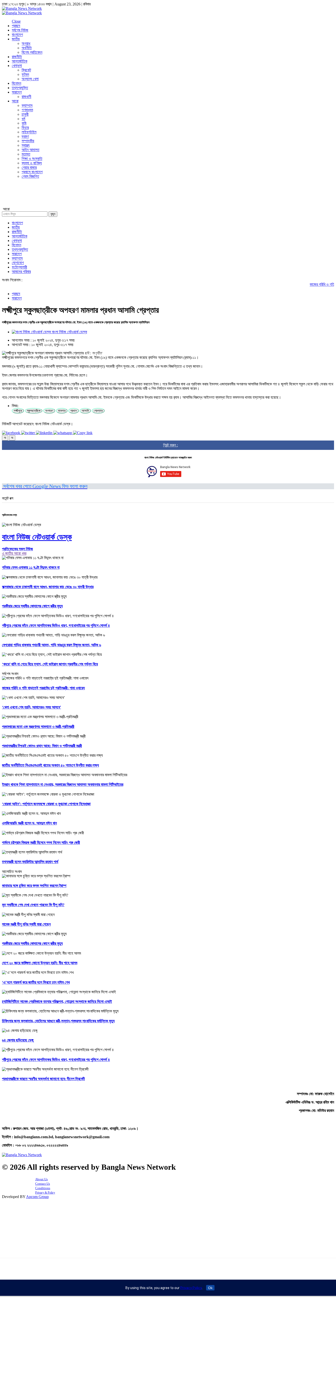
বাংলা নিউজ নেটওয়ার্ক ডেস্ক (69, 332)
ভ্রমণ (25, 136)
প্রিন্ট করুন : (170, 445)
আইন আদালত (30, 150)
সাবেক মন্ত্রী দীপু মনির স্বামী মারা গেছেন (26, 924)
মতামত (26, 154)
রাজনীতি (17, 57)
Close (16, 21)
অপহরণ (49, 410)
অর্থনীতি (27, 48)
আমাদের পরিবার (21, 271)
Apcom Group (37, 1197)
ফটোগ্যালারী (19, 267)
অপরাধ (26, 43)
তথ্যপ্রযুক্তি (20, 88)
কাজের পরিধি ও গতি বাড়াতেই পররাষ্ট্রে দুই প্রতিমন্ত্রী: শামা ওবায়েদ (43, 688)
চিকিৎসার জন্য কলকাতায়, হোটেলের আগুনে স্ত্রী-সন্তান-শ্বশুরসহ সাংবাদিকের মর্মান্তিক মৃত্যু (58, 1021)
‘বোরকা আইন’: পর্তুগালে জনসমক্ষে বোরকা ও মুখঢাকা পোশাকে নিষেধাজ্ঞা (46, 804)
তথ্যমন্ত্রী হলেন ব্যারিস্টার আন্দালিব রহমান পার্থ (30, 862)
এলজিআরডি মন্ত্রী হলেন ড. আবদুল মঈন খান (29, 823)
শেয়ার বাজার (29, 167)
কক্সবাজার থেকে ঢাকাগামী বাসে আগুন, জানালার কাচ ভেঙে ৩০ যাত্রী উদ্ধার (47, 587)
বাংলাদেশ (17, 34)
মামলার (61, 410)
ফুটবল (25, 74)
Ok (210, 1288)
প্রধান (73, 410)
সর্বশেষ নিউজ (20, 30)
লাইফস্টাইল (29, 132)
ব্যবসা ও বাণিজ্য (32, 163)
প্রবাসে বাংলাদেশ (32, 172)
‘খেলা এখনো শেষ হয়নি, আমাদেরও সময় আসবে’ (31, 707)
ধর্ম (23, 119)
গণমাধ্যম (27, 110)
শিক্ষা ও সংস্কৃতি (32, 159)
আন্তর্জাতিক (19, 61)
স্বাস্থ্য (26, 145)
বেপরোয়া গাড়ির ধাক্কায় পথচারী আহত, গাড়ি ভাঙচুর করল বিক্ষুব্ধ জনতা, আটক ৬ (51, 645)
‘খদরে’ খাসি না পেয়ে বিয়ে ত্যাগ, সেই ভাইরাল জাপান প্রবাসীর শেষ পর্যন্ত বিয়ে (50, 664)
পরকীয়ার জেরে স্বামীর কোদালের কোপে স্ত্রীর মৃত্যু (32, 606)
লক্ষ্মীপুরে (18, 410)
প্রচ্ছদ (16, 26)
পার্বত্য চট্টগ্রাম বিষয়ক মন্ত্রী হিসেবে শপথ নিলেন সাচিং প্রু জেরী (41, 842)
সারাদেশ (17, 92)
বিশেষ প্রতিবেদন (32, 52)
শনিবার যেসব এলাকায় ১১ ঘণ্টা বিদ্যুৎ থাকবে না (31, 567)
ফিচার (25, 128)
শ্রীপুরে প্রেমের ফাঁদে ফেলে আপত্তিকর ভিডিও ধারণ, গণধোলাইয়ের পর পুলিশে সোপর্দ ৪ (56, 625)
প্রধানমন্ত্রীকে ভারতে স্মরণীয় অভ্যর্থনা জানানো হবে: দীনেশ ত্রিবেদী (43, 1079)
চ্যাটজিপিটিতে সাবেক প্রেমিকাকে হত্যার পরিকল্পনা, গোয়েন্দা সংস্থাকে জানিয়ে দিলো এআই (57, 1001)
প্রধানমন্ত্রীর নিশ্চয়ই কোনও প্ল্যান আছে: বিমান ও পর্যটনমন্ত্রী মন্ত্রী (42, 746)
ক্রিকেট (26, 70)
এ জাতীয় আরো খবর (14, 553)
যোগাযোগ (18, 263)
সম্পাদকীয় (28, 141)
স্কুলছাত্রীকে (33, 410)
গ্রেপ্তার (98, 410)
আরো (15, 101)
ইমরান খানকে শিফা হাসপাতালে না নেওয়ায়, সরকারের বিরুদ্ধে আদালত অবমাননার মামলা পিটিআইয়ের (62, 784)
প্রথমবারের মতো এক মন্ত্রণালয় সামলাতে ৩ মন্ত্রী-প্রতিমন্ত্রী (38, 727)
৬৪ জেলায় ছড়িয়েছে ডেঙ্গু (17, 1040)
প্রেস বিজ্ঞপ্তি (30, 176)
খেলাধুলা (17, 65)
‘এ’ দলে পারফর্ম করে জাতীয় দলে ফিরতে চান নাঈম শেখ (36, 982)
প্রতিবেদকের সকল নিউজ (17, 549)
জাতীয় (16, 39)
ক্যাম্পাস (27, 105)
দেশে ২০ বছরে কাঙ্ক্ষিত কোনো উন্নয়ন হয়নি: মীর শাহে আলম (39, 963)
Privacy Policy (191, 1288)
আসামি (85, 410)
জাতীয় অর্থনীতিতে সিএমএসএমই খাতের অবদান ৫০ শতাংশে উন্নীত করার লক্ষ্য (50, 765)
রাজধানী (26, 97)
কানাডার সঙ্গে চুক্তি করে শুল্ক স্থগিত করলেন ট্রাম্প (34, 885)
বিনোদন (16, 83)
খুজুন (52, 214)
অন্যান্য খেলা (30, 79)
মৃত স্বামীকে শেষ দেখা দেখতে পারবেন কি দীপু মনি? (33, 905)
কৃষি (24, 123)
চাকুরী (25, 114)
